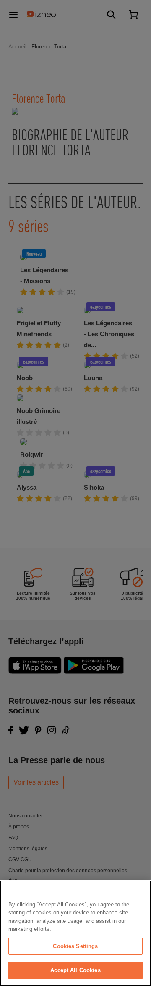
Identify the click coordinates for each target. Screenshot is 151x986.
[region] (75, 933)
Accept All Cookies (75, 970)
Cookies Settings (75, 946)
